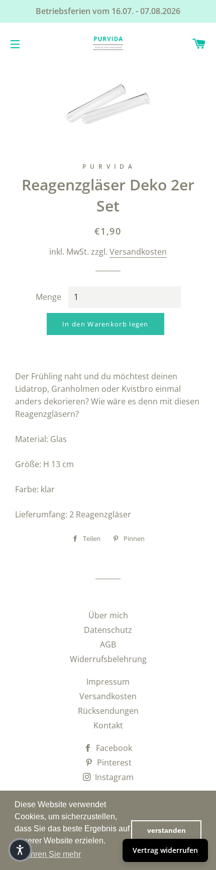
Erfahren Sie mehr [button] (48, 854)
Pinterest (113, 762)
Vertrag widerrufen (165, 850)
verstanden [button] (166, 830)
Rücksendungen (108, 710)
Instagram (113, 777)
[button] (20, 850)
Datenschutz (108, 629)
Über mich (108, 615)
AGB (108, 644)
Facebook (113, 747)
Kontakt (108, 725)
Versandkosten (138, 251)
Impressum (108, 681)
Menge (48, 296)
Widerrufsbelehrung (108, 659)
